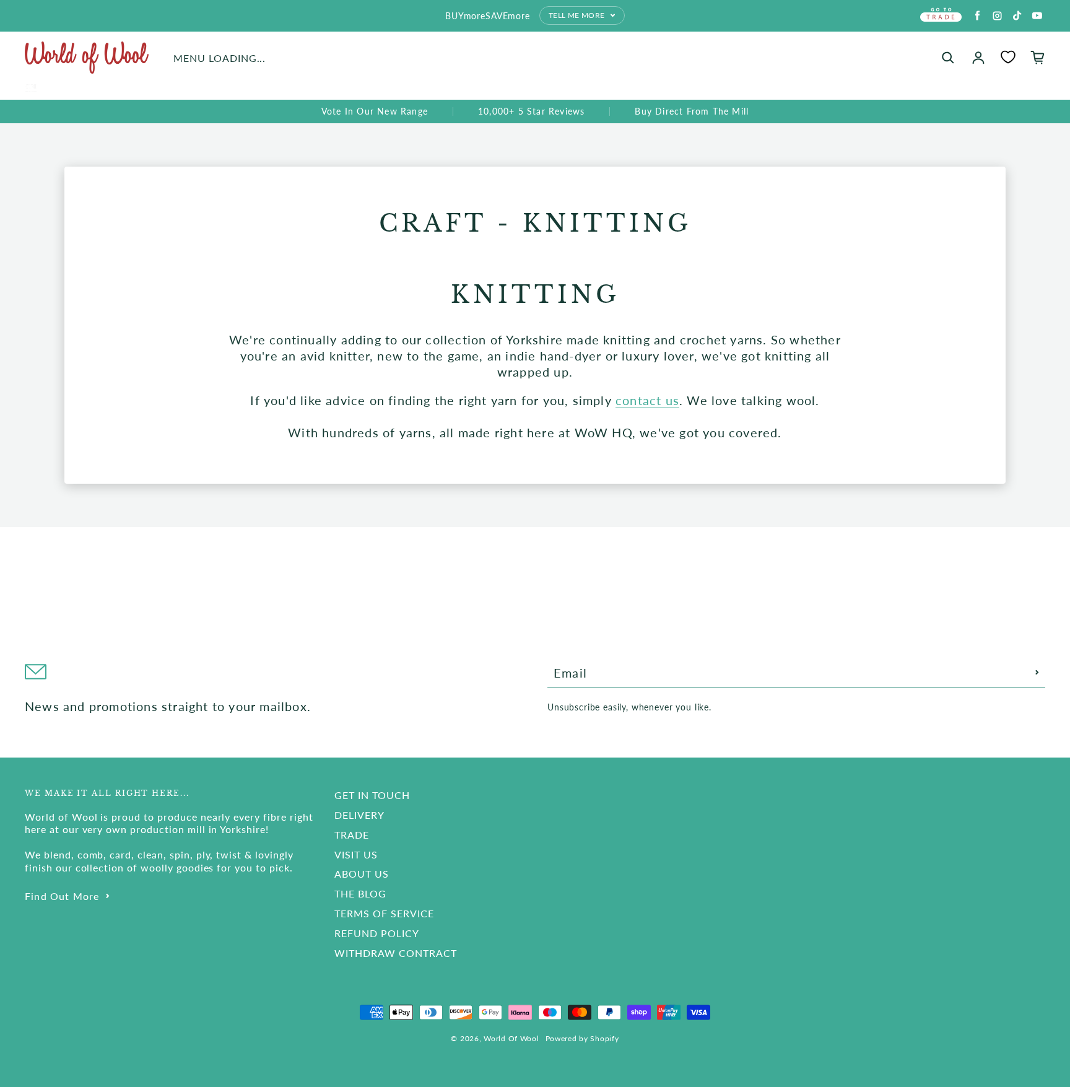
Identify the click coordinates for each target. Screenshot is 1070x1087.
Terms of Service (383, 913)
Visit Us (356, 854)
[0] (1008, 57)
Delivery (359, 815)
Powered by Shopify (582, 1038)
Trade (351, 834)
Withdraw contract (395, 953)
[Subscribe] (1037, 672)
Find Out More (62, 896)
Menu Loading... (219, 58)
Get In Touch (372, 795)
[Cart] (1037, 57)
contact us (647, 400)
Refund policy (376, 933)
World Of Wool (511, 1038)
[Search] (948, 57)
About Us (361, 874)
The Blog (360, 893)
